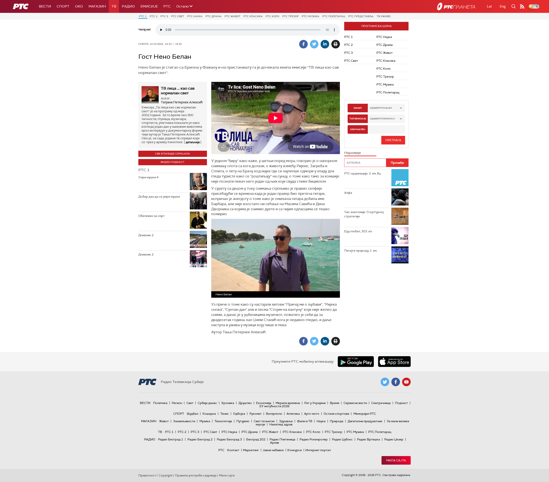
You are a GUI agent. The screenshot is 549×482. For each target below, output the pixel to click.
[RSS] (522, 6)
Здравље (286, 421)
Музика (204, 421)
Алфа (348, 193)
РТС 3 (164, 16)
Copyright (165, 475)
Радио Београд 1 (170, 439)
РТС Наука (194, 16)
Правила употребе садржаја (195, 475)
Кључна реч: (357, 129)
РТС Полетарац (333, 16)
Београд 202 (255, 439)
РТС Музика (310, 16)
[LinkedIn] (325, 44)
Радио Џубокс (342, 439)
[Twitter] (314, 44)
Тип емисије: (358, 118)
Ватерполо (274, 414)
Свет (189, 403)
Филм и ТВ (304, 421)
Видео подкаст (172, 162)
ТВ (114, 6)
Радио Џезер (393, 439)
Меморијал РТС (364, 414)
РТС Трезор (290, 16)
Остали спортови (336, 414)
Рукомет (255, 414)
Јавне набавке (273, 450)
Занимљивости (184, 421)
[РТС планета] (456, 6)
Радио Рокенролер (314, 439)
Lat (489, 6)
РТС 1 (143, 16)
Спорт (63, 6)
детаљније (193, 142)
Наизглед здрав (281, 424)
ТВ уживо (384, 16)
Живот (164, 421)
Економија (263, 403)
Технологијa (223, 421)
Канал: (358, 108)
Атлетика (293, 414)
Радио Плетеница (282, 439)
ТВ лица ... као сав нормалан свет (178, 91)
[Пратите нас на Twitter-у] (385, 382)
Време (334, 403)
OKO (79, 6)
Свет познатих (264, 421)
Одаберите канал (381, 108)
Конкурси (294, 450)
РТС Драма (213, 16)
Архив (274, 442)
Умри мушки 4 (148, 177)
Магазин (97, 6)
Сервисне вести (355, 403)
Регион (177, 403)
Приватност (147, 475)
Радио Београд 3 (229, 439)
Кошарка (209, 414)
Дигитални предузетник (365, 421)
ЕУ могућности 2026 (274, 406)
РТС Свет (177, 16)
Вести (45, 6)
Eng (503, 6)
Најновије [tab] (352, 152)
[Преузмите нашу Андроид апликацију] (356, 361)
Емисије (149, 6)
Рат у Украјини (315, 403)
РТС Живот (232, 16)
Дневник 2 (146, 235)
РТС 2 (153, 16)
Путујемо (242, 421)
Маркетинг (251, 450)
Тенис (224, 414)
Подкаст (401, 403)
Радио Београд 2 (200, 439)
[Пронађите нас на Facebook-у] (395, 382)
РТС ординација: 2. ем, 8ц (362, 173)
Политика (160, 403)
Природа (336, 421)
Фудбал (192, 414)
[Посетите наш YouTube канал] (406, 382)
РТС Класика (253, 16)
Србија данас (207, 403)
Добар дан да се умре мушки (159, 196)
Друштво (245, 403)
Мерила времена (288, 403)
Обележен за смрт (151, 216)
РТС (167, 6)
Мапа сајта (396, 460)
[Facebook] (303, 44)
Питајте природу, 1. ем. (360, 250)
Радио (128, 6)
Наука (321, 421)
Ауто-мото (311, 414)
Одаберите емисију (382, 118)
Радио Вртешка (368, 439)
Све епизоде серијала (172, 153)
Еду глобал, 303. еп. (358, 231)
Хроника (227, 403)
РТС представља (361, 16)
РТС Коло (272, 16)
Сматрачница (381, 403)
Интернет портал (318, 450)
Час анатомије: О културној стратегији (364, 214)
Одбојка (239, 414)
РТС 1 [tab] (143, 170)
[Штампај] (335, 44)
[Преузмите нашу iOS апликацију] (394, 361)
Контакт (233, 450)
